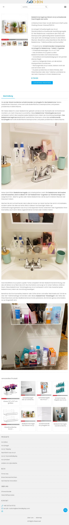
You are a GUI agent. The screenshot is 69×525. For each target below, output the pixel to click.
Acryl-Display (6, 449)
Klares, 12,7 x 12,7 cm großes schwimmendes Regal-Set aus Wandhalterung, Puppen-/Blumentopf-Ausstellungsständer (10, 402)
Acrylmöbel (5, 460)
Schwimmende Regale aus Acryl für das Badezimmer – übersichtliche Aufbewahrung (60, 399)
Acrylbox (4, 442)
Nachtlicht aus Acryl (8, 453)
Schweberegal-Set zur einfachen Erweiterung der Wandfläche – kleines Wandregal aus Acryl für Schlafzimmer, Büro (28, 399)
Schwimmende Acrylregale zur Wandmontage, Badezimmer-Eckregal (44, 424)
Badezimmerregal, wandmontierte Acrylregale (60, 425)
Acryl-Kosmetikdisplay (9, 456)
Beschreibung (8, 96)
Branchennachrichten (9, 477)
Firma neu (4, 474)
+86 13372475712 (9, 506)
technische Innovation (9, 481)
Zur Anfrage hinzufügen (42, 82)
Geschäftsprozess (7, 495)
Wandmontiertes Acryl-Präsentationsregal (10, 428)
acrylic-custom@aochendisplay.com (17, 508)
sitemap (39, 518)
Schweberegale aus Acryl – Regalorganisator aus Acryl (44, 398)
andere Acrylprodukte (9, 463)
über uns (30, 518)
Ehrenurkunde (6, 491)
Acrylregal (5, 446)
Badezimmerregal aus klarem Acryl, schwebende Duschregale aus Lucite (28, 424)
